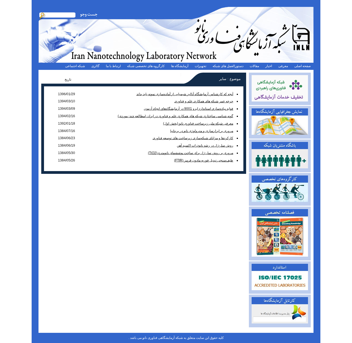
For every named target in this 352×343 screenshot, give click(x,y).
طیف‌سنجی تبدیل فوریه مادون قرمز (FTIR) (203, 160)
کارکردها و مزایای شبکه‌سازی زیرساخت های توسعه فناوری (193, 138)
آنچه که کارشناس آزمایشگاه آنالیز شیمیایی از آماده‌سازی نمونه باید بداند (184, 94)
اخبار (268, 66)
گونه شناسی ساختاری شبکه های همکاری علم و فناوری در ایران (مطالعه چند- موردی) (175, 116)
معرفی (283, 66)
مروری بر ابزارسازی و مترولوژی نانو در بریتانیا (201, 131)
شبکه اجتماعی (75, 66)
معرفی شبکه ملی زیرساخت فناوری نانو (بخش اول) (198, 123)
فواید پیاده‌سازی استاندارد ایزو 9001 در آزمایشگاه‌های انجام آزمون (188, 109)
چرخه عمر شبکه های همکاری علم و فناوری (203, 101)
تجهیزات (200, 66)
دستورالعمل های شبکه (228, 66)
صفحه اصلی (302, 66)
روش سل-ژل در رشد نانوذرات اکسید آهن (205, 145)
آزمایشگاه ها (179, 66)
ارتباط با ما (113, 66)
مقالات (254, 66)
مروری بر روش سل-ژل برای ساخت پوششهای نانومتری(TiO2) (190, 153)
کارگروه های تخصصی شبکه (146, 66)
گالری (95, 66)
